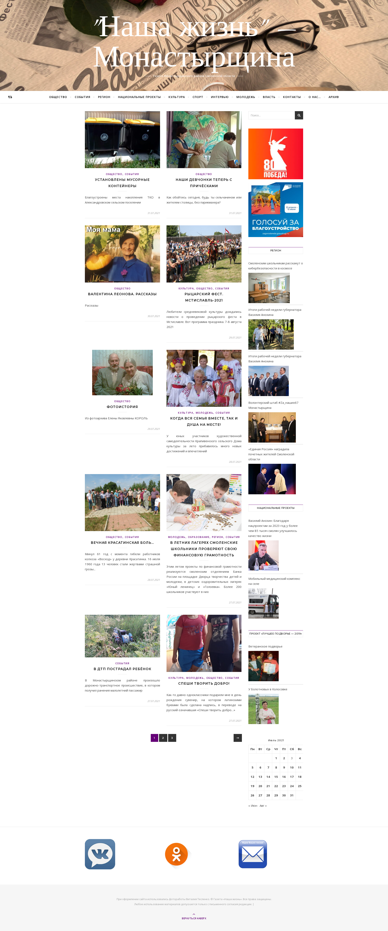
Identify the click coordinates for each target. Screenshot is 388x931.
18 (300, 777)
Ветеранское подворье (265, 646)
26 (252, 795)
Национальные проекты (139, 97)
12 (252, 777)
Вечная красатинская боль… (122, 543)
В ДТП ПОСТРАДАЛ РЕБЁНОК (122, 669)
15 (276, 777)
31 (292, 795)
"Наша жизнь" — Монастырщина (194, 43)
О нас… (315, 97)
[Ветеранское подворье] (263, 667)
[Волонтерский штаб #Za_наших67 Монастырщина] (272, 427)
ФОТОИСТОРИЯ (122, 407)
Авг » (263, 805)
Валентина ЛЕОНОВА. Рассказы (122, 294)
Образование (199, 537)
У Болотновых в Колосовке (267, 689)
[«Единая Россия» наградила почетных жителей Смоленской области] (272, 479)
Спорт (198, 97)
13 (260, 777)
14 (268, 777)
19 (252, 786)
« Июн (252, 805)
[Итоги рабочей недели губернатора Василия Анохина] (271, 334)
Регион (104, 97)
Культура (177, 97)
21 (268, 786)
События (82, 97)
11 (300, 767)
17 (292, 777)
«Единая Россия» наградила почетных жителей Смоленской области (271, 454)
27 (260, 795)
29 (276, 795)
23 (284, 786)
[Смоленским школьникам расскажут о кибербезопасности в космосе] (269, 288)
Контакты (292, 97)
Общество (58, 97)
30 (284, 795)
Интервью (220, 97)
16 (284, 777)
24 (292, 786)
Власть (269, 97)
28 (268, 795)
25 (300, 786)
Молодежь (245, 97)
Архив (334, 97)
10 (292, 767)
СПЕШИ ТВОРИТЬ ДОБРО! (204, 683)
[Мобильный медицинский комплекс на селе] (263, 604)
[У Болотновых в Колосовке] (263, 709)
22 (276, 786)
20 (260, 786)
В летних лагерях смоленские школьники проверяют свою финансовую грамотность (204, 549)
